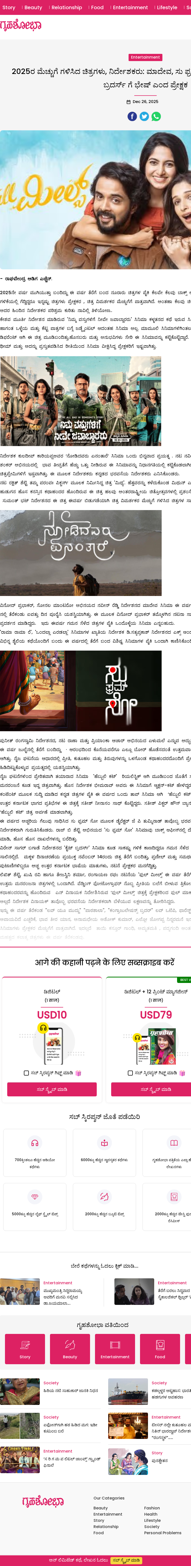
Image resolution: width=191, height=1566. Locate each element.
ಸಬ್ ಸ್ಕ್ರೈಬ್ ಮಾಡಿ (52, 1089)
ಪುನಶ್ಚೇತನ (160, 1460)
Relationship (67, 7)
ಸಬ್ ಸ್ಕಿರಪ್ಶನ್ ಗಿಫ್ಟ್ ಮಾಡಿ (51, 1073)
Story (8, 7)
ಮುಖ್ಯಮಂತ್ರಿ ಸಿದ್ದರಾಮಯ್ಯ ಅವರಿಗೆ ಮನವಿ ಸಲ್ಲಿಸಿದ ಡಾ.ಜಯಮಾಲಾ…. (63, 1297)
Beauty (33, 7)
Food (97, 7)
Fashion (152, 1508)
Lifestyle (167, 7)
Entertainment (130, 7)
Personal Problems (163, 1533)
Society (51, 1383)
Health (150, 1514)
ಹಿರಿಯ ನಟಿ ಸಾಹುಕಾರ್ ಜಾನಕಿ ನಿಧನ (71, 1390)
